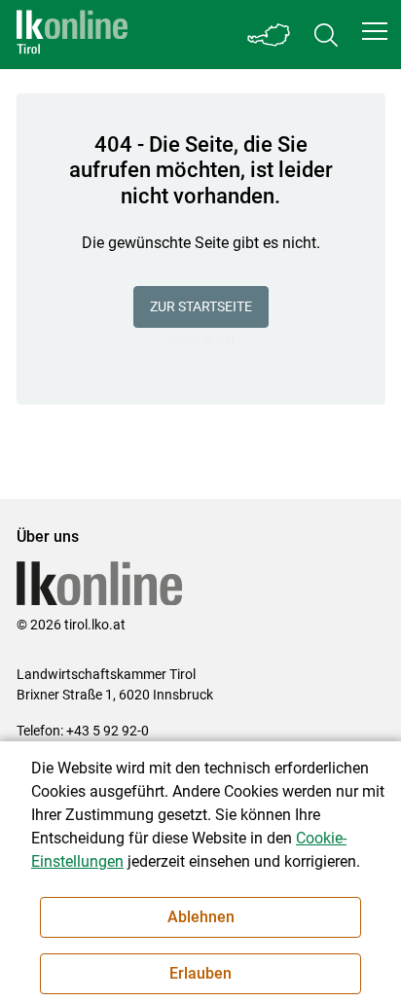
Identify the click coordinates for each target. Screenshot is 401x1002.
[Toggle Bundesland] (269, 34)
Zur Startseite (201, 306)
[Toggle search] (326, 34)
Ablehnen (201, 917)
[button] (374, 31)
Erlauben (200, 973)
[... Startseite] (72, 34)
